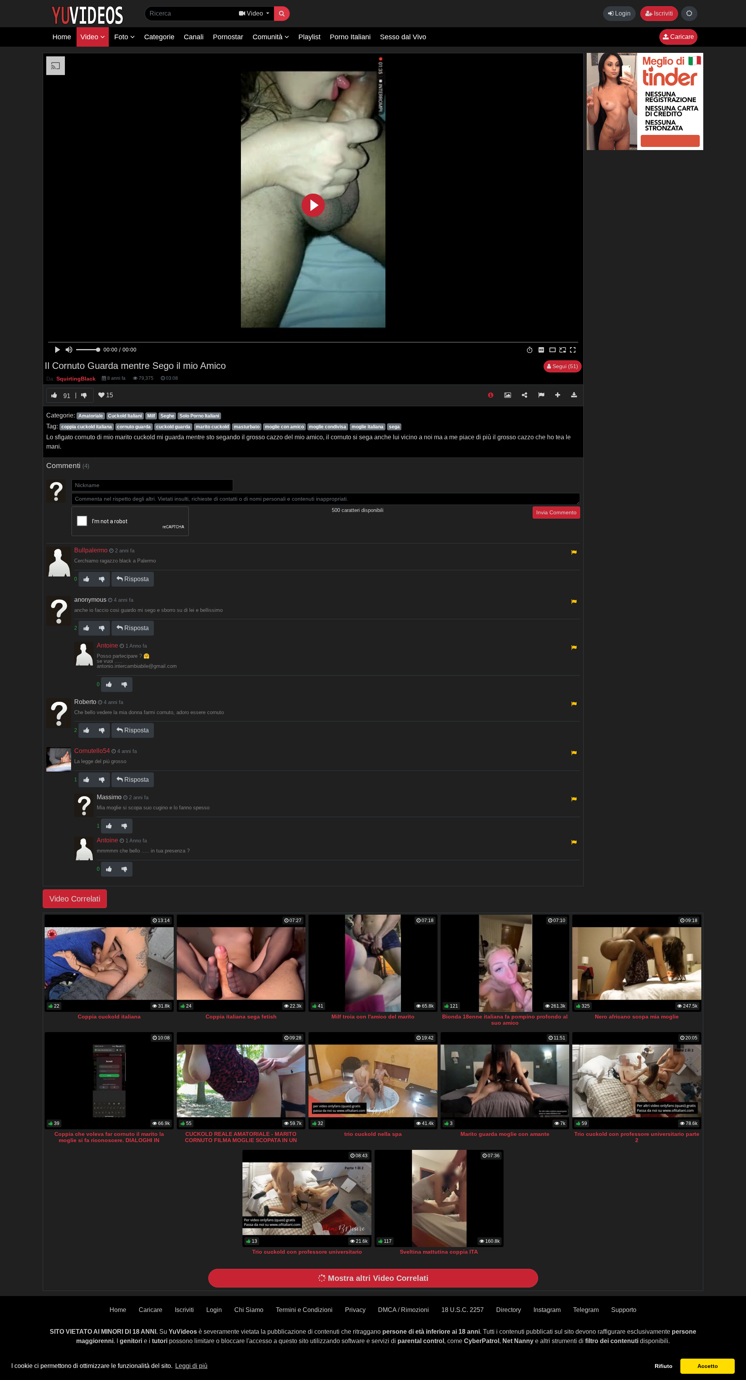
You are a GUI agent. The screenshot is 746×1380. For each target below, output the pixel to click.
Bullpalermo (91, 550)
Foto (122, 37)
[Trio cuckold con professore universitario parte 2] (636, 1080)
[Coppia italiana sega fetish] (241, 963)
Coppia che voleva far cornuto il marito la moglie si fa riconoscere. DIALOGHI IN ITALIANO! (109, 1140)
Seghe (167, 416)
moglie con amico (284, 427)
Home (61, 37)
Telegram (586, 1310)
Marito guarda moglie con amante (504, 1134)
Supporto (623, 1310)
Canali (194, 37)
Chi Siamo (248, 1310)
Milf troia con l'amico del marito (373, 1016)
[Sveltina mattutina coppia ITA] (439, 1198)
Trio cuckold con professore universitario (307, 1252)
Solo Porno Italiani (199, 416)
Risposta (136, 579)
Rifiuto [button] (664, 1366)
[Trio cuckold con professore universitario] (306, 1198)
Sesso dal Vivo (403, 37)
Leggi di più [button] (191, 1366)
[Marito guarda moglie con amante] (505, 1080)
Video (90, 37)
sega (394, 427)
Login (622, 13)
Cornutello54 (92, 751)
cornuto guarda (134, 427)
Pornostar (228, 37)
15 (109, 395)
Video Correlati (74, 898)
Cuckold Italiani (125, 416)
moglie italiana (367, 427)
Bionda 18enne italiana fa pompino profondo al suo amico (505, 1019)
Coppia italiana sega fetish (241, 1016)
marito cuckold (212, 427)
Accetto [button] (707, 1366)
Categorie (159, 37)
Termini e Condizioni (304, 1310)
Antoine (107, 645)
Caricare (681, 36)
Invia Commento (556, 512)
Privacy (355, 1310)
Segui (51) (564, 366)
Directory (508, 1310)
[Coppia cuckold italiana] (109, 963)
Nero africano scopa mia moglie (637, 1016)
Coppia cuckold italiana (109, 1016)
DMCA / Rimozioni (403, 1310)
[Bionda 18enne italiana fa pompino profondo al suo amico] (505, 963)
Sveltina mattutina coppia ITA (439, 1252)
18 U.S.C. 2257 (462, 1310)
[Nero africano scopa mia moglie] (636, 963)
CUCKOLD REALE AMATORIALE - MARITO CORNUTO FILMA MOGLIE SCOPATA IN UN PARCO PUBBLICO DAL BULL (241, 1140)
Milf (151, 416)
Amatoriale (90, 416)
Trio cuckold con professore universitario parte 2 (636, 1137)
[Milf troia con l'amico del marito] (373, 963)
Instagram (547, 1310)
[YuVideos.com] (87, 14)
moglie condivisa (327, 427)
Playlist (309, 37)
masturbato (247, 427)
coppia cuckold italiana (86, 427)
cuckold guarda (173, 427)
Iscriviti (662, 13)
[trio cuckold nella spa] (373, 1080)
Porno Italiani (350, 37)
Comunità (268, 37)
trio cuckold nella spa (373, 1134)
